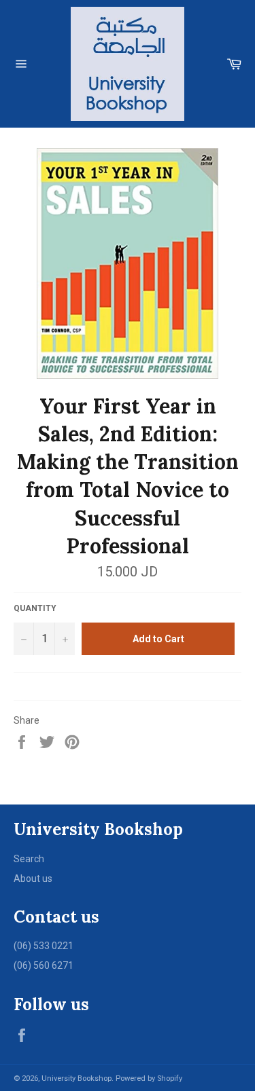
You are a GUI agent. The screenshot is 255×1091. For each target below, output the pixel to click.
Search (29, 858)
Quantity (35, 608)
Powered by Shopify (149, 1078)
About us (33, 878)
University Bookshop (76, 1078)
